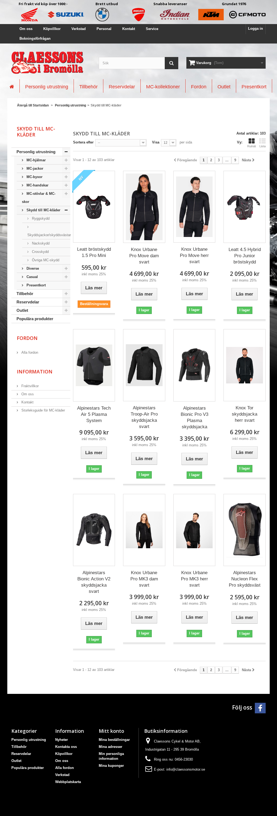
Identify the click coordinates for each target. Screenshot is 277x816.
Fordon (27, 338)
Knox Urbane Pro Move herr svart (194, 255)
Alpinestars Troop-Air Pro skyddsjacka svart (144, 417)
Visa (155, 142)
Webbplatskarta (68, 782)
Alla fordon (29, 352)
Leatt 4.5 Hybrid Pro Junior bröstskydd (245, 256)
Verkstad (78, 29)
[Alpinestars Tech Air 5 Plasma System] (94, 365)
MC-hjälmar (35, 160)
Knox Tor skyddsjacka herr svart (244, 414)
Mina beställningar (114, 740)
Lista (262, 146)
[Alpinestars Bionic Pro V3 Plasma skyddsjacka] (194, 365)
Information (34, 371)
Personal (104, 29)
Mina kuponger (111, 766)
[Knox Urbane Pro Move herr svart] (194, 206)
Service (152, 29)
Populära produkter (35, 318)
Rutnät (251, 146)
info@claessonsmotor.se (185, 769)
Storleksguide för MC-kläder (42, 410)
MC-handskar (36, 185)
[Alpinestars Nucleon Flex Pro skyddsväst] (244, 529)
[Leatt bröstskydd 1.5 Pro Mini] (94, 206)
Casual (31, 277)
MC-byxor (33, 177)
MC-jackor (34, 168)
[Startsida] (11, 86)
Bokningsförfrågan (35, 38)
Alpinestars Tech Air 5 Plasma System (94, 414)
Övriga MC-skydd (45, 260)
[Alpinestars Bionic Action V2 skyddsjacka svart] (94, 529)
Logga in (255, 28)
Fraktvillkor (29, 386)
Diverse (32, 268)
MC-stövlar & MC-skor (38, 198)
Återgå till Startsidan (33, 105)
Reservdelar (28, 302)
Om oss (25, 29)
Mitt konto (111, 731)
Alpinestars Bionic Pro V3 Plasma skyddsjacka (194, 417)
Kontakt (128, 29)
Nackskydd (40, 243)
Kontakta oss (66, 747)
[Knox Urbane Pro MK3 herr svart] (194, 529)
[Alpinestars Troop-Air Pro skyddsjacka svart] (144, 365)
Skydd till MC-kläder (42, 210)
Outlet (22, 310)
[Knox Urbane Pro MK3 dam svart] (144, 529)
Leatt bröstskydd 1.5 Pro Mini (94, 252)
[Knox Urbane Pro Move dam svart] (144, 206)
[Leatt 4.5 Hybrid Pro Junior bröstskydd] (244, 207)
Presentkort (35, 285)
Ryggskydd (40, 218)
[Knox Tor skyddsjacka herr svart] (244, 365)
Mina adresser (110, 747)
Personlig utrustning (36, 151)
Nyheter (61, 740)
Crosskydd (40, 252)
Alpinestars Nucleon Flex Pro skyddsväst (244, 579)
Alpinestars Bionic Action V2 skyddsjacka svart (93, 582)
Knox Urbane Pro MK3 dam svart (144, 579)
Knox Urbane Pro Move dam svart (144, 256)
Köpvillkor (52, 29)
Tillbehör (25, 293)
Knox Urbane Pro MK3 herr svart (194, 579)
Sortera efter (83, 142)
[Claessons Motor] (51, 63)
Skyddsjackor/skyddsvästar (48, 235)
